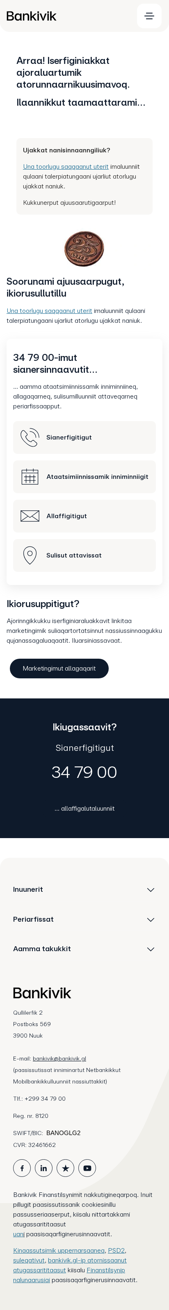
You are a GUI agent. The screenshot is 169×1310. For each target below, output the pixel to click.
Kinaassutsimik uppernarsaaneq (59, 1250)
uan (18, 1234)
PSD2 (116, 1250)
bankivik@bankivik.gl (59, 1058)
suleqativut (29, 1260)
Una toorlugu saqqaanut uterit (66, 166)
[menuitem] (66, 16)
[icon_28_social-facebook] (22, 1168)
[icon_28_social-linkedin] (44, 1168)
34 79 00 (84, 772)
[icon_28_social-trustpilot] (65, 1168)
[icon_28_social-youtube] (87, 1168)
